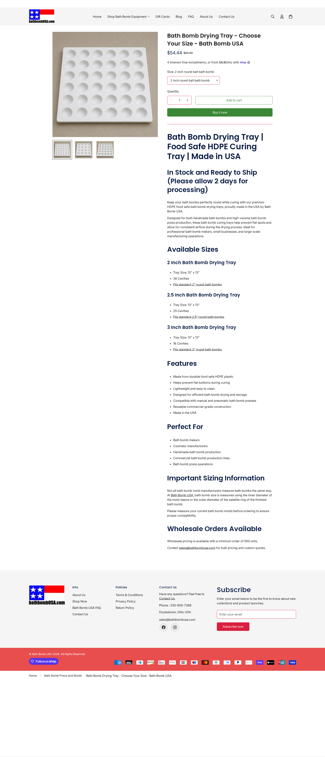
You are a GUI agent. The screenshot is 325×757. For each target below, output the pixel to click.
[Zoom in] (150, 40)
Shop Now (79, 601)
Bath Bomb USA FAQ (86, 608)
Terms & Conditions (129, 595)
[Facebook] (163, 627)
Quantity (173, 91)
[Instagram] (174, 627)
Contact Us (226, 16)
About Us (206, 16)
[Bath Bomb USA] (42, 16)
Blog (179, 16)
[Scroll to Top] (317, 736)
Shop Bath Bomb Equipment (127, 16)
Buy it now (220, 112)
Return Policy (125, 608)
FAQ (191, 16)
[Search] (273, 16)
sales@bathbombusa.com (177, 619)
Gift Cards (163, 16)
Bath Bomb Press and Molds (63, 675)
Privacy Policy (126, 601)
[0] (290, 16)
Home (97, 16)
